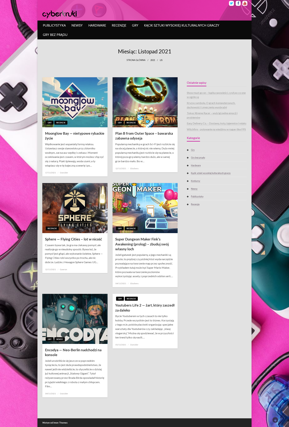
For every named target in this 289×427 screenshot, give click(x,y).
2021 (152, 60)
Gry (135, 25)
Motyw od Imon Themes (55, 422)
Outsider (64, 172)
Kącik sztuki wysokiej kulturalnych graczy (181, 25)
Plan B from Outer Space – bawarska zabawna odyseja (144, 135)
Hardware (97, 25)
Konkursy (195, 181)
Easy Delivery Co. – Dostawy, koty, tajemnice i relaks (216, 123)
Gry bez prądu (55, 35)
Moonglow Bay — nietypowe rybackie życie (74, 135)
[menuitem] (54, 25)
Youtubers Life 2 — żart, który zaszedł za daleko (145, 307)
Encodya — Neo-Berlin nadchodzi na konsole (73, 352)
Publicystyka (54, 25)
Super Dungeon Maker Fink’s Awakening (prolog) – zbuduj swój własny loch (142, 244)
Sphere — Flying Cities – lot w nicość (73, 239)
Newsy (77, 25)
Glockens (134, 168)
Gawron (63, 269)
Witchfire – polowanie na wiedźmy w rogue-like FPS (216, 129)
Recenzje (119, 25)
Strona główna (136, 60)
